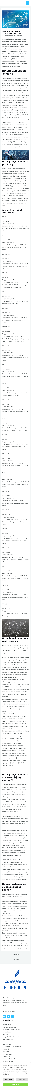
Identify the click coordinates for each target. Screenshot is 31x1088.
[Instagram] (12, 1016)
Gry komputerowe (8, 1061)
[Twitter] (8, 1016)
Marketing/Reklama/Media (10, 1059)
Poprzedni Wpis (15, 955)
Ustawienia (22, 1080)
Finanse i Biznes (7, 1044)
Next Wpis (16, 959)
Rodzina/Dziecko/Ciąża (9, 1027)
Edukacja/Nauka (7, 35)
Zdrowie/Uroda (7, 1024)
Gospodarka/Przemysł (9, 1039)
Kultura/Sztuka (7, 1032)
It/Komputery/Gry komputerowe (12, 1046)
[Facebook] (4, 1016)
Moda (4, 1042)
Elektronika (6, 1051)
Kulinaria (5, 1034)
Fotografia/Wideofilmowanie (11, 1037)
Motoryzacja (6, 1056)
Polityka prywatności (9, 1011)
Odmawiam (8, 1080)
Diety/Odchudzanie (8, 1054)
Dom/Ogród (6, 1049)
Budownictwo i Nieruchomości (11, 1029)
